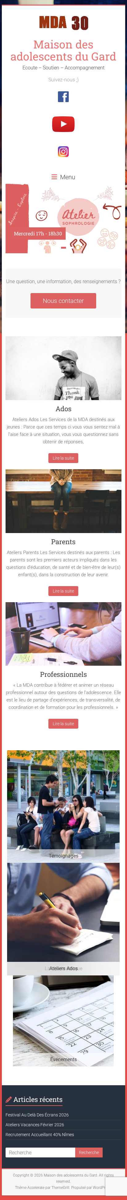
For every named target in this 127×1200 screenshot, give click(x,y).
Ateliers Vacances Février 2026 (35, 1124)
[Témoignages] (63, 753)
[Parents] (63, 503)
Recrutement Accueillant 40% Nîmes (40, 1134)
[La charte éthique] (63, 866)
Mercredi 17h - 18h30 (38, 233)
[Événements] (63, 978)
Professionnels (63, 674)
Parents (63, 541)
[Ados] (63, 370)
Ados (63, 408)
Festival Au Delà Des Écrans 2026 (37, 1114)
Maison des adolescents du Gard (63, 50)
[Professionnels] (63, 636)
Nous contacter (63, 300)
